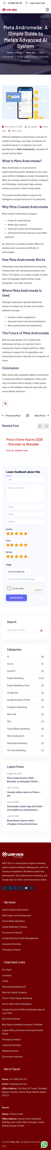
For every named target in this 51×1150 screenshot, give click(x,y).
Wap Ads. (15, 1142)
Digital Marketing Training (14, 927)
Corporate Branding (11, 944)
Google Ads (12, 692)
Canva (10, 664)
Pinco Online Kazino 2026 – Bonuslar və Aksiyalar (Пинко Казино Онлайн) (22, 781)
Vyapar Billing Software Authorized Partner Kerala (22, 1032)
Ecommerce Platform (12, 932)
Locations (7, 975)
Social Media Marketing (18, 729)
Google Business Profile (18, 700)
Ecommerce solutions (12, 1056)
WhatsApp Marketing (17, 743)
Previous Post (13, 415)
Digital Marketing (17, 450)
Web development (15, 736)
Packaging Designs (11, 949)
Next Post (40, 415)
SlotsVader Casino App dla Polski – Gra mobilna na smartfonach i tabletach (25, 810)
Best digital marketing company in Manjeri (22, 1024)
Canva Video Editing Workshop (17, 1004)
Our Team (6, 969)
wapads (33, 127)
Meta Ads (11, 714)
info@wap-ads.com (18, 1084)
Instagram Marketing (17, 707)
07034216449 (16, 1114)
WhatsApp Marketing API (14, 987)
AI (8, 656)
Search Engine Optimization (15, 909)
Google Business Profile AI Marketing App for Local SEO (23, 1011)
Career (5, 981)
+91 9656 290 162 (15, 3)
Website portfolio (10, 1051)
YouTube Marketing (16, 750)
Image (8, 565)
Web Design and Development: (16, 915)
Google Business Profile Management (20, 938)
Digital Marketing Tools (18, 685)
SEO (9, 721)
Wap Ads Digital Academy (14, 992)
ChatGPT (11, 671)
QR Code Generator (11, 1018)
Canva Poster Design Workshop (17, 998)
